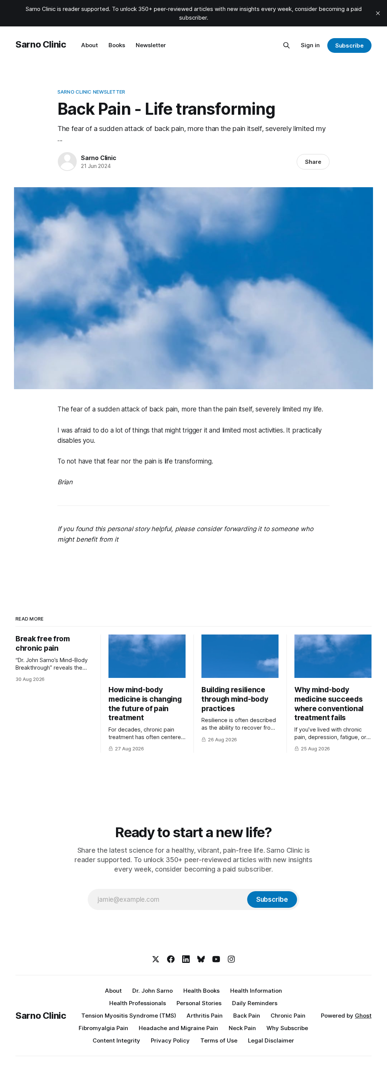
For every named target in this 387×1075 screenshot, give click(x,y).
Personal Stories (198, 1003)
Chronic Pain (288, 1015)
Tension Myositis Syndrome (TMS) (128, 1015)
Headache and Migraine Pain (178, 1028)
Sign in (310, 45)
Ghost (363, 1015)
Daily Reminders (254, 1003)
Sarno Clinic (40, 44)
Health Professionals (137, 1003)
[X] (155, 959)
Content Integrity (116, 1040)
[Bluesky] (201, 959)
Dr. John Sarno (152, 990)
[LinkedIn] (186, 959)
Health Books (201, 990)
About (89, 45)
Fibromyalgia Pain (103, 1028)
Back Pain (246, 1015)
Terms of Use (218, 1040)
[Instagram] (231, 959)
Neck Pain (242, 1028)
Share (313, 161)
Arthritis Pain (205, 1015)
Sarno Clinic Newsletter (91, 92)
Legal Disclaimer (271, 1040)
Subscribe (349, 45)
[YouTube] (216, 959)
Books (116, 45)
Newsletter (151, 45)
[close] (378, 13)
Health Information (256, 990)
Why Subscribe (287, 1028)
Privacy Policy (170, 1040)
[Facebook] (171, 959)
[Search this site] (286, 45)
